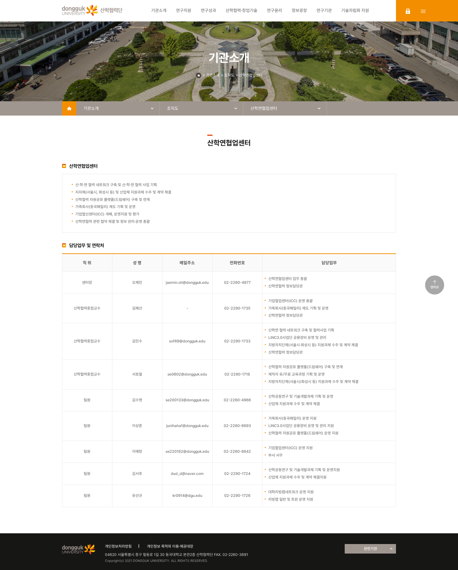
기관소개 (212, 75)
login (408, 11)
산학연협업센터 (250, 75)
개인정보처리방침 (118, 546)
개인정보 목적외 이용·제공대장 (170, 546)
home (69, 108)
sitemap (423, 11)
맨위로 (434, 287)
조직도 (229, 75)
